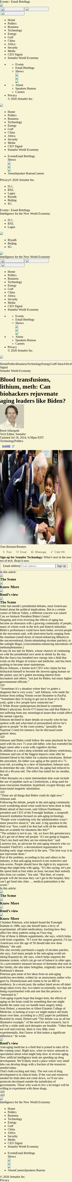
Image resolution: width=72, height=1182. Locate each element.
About (19, 85)
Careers (20, 92)
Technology (34, 364)
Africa (67, 364)
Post (9, 552)
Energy (45, 364)
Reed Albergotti (9, 430)
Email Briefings (20, 1)
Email (23, 552)
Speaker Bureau (25, 173)
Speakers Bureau (25, 88)
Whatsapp (40, 552)
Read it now (21, 560)
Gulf (53, 364)
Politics (11, 364)
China (59, 364)
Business (21, 364)
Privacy (12, 95)
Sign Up (61, 566)
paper (48, 1015)
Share (6, 446)
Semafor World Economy (15, 370)
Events (4, 1)
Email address (11, 565)
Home (3, 364)
